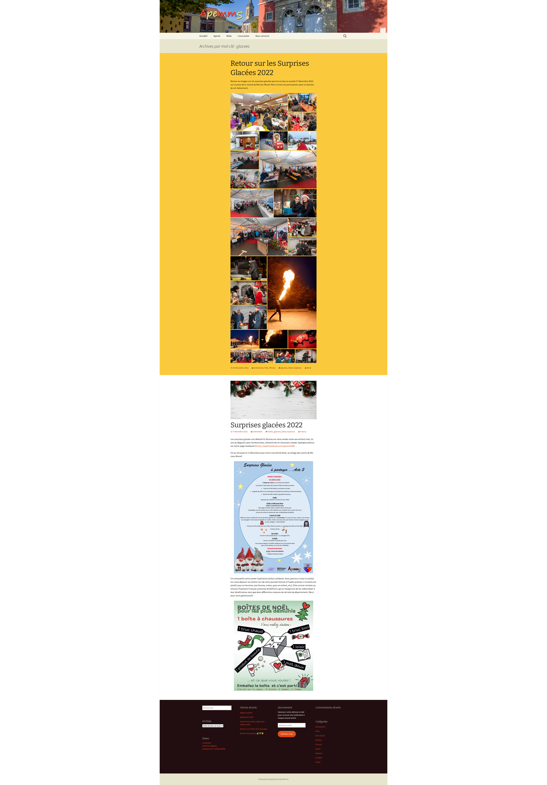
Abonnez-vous (287, 734)
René (309, 368)
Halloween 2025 (246, 717)
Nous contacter (262, 36)
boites (270, 431)
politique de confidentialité (213, 749)
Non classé (320, 735)
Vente (318, 762)
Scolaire (319, 757)
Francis (303, 431)
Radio (318, 749)
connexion (206, 743)
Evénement (258, 368)
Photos (272, 368)
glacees (284, 368)
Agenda (217, 36)
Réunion (319, 753)
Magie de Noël (246, 712)
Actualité (203, 36)
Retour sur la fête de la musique (253, 729)
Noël (290, 368)
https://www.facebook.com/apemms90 (275, 446)
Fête (266, 368)
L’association (243, 36)
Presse (319, 744)
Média (229, 36)
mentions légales (209, 746)
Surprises (297, 368)
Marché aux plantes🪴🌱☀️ (252, 733)
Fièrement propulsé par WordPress (273, 779)
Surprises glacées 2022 (266, 425)
